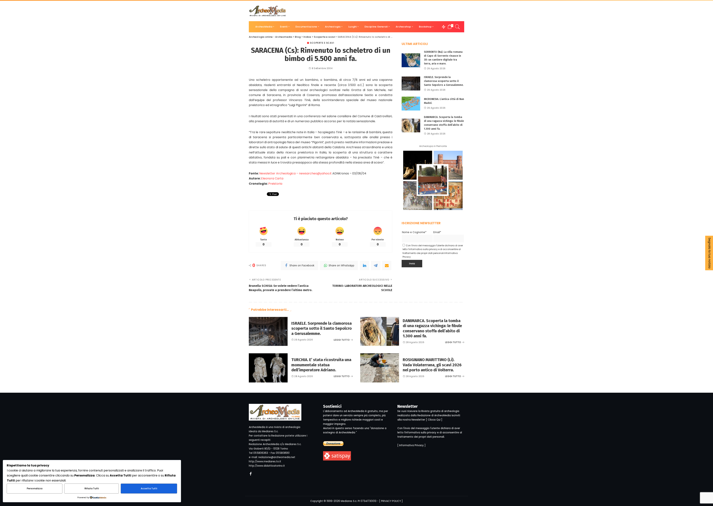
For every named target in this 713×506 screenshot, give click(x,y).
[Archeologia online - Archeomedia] (267, 11)
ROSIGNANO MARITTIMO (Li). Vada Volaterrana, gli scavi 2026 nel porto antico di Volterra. (432, 364)
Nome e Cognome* (414, 232)
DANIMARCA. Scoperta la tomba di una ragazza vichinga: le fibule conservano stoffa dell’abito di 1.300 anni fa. (432, 328)
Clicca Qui (434, 419)
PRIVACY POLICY (391, 501)
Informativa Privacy (411, 445)
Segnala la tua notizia (709, 253)
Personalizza (34, 488)
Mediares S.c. (349, 501)
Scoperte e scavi (322, 43)
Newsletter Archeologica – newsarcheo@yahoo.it (295, 173)
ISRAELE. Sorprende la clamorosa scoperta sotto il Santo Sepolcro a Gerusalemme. (443, 81)
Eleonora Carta (272, 178)
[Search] (457, 26)
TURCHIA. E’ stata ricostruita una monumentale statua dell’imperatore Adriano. (321, 364)
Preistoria (275, 183)
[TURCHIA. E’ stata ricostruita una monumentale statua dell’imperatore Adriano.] (268, 367)
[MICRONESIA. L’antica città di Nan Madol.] (411, 104)
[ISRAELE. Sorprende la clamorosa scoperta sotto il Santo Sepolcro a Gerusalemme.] (411, 83)
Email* (437, 232)
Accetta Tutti (149, 488)
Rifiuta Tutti (91, 488)
